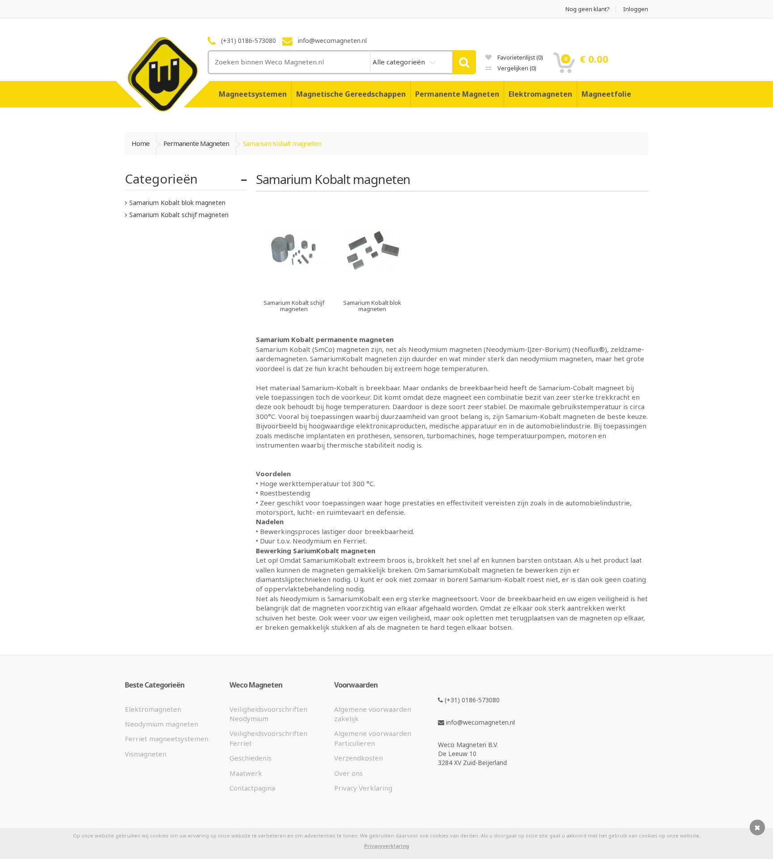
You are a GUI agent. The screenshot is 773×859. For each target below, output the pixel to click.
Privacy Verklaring (363, 787)
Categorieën (161, 178)
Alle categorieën (400, 61)
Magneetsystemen (253, 94)
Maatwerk (245, 773)
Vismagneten (145, 753)
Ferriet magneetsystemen (166, 738)
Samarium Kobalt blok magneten (177, 202)
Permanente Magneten (457, 94)
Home (140, 143)
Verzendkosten (358, 757)
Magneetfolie (606, 94)
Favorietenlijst (519, 57)
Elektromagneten (540, 94)
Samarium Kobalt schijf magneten (179, 214)
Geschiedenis (250, 757)
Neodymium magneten (161, 723)
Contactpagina (252, 787)
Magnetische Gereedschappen (351, 94)
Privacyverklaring (386, 845)
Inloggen (635, 9)
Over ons (348, 773)
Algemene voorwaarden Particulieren (372, 738)
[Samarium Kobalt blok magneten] (372, 287)
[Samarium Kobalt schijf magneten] (294, 287)
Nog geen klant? (587, 9)
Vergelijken (516, 68)
